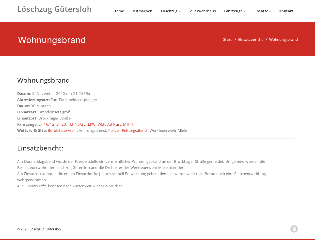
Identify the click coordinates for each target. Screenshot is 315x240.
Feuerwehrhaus (202, 11)
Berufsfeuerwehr (62, 130)
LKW (92, 124)
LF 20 (61, 124)
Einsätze (260, 11)
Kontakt (286, 11)
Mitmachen (142, 11)
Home (118, 11)
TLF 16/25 (77, 124)
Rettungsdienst (135, 130)
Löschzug (169, 11)
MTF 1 (128, 124)
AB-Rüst (114, 124)
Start (227, 39)
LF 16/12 (46, 124)
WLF (101, 124)
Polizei (114, 130)
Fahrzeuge (233, 11)
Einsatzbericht (250, 39)
